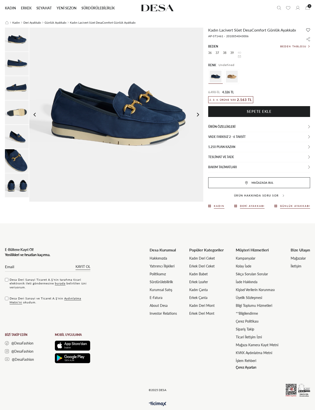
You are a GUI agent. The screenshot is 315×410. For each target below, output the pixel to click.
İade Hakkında (246, 282)
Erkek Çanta (198, 297)
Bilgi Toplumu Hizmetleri (254, 305)
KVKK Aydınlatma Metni (254, 353)
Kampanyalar (245, 258)
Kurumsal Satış (161, 290)
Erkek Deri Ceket (202, 266)
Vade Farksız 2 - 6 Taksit (227, 137)
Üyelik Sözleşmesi (249, 297)
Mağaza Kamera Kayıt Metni (257, 345)
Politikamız (158, 274)
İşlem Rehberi (246, 361)
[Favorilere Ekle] (308, 30)
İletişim (296, 266)
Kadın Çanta (198, 290)
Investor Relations (163, 313)
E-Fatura (156, 297)
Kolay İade (243, 266)
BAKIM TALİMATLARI (222, 167)
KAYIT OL (83, 266)
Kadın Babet (198, 274)
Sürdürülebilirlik (161, 282)
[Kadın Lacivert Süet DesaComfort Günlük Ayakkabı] (215, 76)
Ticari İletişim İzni (249, 337)
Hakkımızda (158, 258)
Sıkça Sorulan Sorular (252, 274)
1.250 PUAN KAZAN (221, 147)
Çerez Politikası (247, 321)
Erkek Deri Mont (201, 313)
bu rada (60, 283)
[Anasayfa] (7, 23)
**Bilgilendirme (247, 313)
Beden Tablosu (293, 46)
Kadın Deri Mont (202, 305)
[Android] (72, 358)
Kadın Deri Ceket (202, 258)
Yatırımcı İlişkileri (162, 266)
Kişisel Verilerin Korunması (255, 290)
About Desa (159, 305)
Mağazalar (298, 258)
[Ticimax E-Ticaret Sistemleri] (157, 404)
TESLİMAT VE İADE (221, 157)
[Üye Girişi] (297, 7)
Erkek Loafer (198, 282)
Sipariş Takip (245, 329)
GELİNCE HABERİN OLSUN (239, 56)
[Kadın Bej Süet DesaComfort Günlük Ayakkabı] (231, 76)
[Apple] (72, 346)
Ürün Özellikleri (222, 127)
